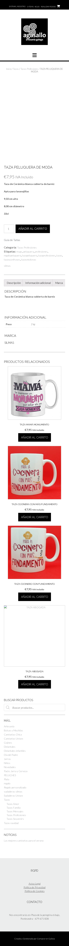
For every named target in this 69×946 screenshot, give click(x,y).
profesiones (41, 251)
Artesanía (9, 726)
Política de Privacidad (34, 887)
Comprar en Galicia (46, 938)
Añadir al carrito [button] (34, 437)
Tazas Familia (14, 807)
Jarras (7, 758)
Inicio (8, 68)
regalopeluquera (12, 255)
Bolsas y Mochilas (13, 730)
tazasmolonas (28, 259)
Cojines (8, 742)
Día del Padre (11, 754)
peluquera (28, 251)
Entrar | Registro (17, 6)
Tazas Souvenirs (15, 818)
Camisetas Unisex (13, 738)
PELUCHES (10, 775)
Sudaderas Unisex (13, 795)
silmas (7, 265)
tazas (59, 255)
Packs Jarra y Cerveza (15, 771)
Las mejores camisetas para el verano (24, 840)
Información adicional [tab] (38, 282)
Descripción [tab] (14, 282)
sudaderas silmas (13, 791)
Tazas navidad (11, 823)
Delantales (9, 746)
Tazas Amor (13, 803)
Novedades (10, 767)
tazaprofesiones (46, 255)
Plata (6, 779)
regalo (7, 783)
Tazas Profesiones (29, 68)
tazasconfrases (12, 259)
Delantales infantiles (15, 750)
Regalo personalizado (15, 787)
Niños (7, 762)
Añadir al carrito (32, 228)
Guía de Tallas (12, 240)
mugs (19, 251)
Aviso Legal (35, 883)
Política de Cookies (35, 891)
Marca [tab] (59, 282)
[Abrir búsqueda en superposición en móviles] (34, 707)
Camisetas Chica (13, 734)
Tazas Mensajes (15, 811)
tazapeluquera (29, 255)
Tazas (16, 68)
